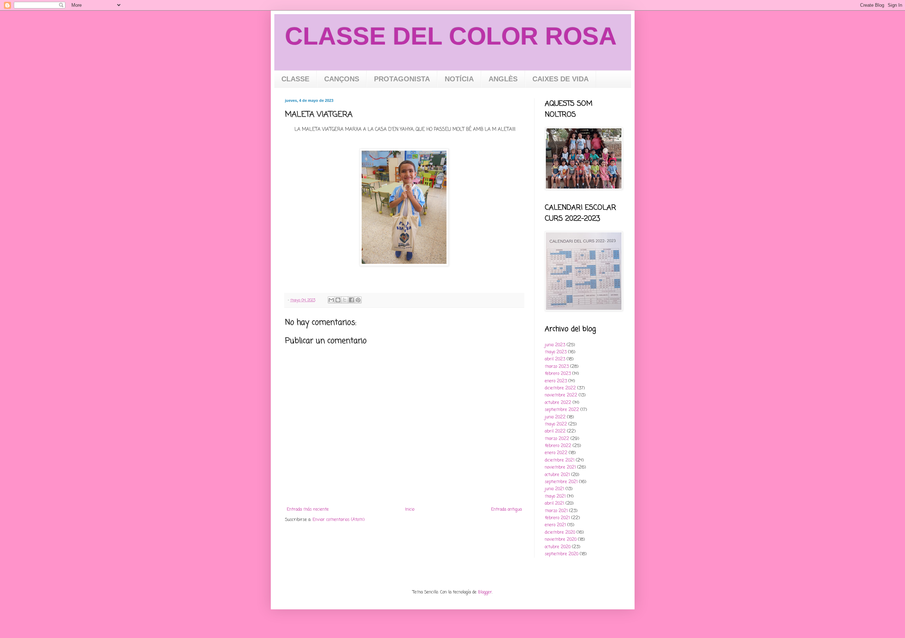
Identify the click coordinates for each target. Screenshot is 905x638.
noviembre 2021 (560, 467)
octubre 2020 (558, 547)
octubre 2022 (558, 403)
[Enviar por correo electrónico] (331, 299)
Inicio (409, 509)
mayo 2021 (555, 496)
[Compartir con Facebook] (351, 299)
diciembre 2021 (559, 460)
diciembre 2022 (560, 388)
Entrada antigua (506, 509)
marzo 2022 (557, 439)
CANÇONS (341, 79)
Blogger (485, 592)
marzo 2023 (557, 367)
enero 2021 (555, 525)
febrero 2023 (558, 374)
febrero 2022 (558, 446)
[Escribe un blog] (337, 299)
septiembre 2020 (561, 554)
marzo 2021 (556, 511)
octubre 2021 (557, 475)
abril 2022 (555, 431)
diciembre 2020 (560, 532)
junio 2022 (555, 417)
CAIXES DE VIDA (560, 79)
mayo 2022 (556, 424)
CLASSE (295, 79)
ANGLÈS (503, 79)
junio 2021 (554, 489)
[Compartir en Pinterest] (358, 299)
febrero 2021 (557, 518)
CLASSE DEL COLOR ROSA (451, 36)
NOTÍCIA (459, 79)
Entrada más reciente (308, 509)
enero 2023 (556, 381)
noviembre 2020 (561, 539)
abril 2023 (555, 359)
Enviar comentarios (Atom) (338, 520)
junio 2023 (555, 345)
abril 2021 (554, 503)
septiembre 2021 (561, 482)
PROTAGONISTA (402, 79)
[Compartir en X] (344, 299)
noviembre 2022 (561, 395)
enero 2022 (556, 453)
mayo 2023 (556, 352)
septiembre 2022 (562, 410)
